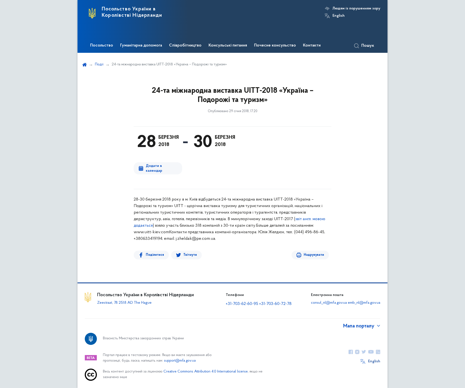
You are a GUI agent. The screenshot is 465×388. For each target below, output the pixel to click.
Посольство (101, 45)
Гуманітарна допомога (141, 45)
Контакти (312, 45)
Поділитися (155, 255)
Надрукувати (314, 255)
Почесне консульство (275, 45)
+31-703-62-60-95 (242, 304)
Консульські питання (228, 45)
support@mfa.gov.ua (180, 361)
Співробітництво (185, 45)
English (339, 16)
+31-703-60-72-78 (275, 304)
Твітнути (190, 255)
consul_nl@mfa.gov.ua (329, 303)
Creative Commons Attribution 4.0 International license (205, 371)
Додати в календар (154, 168)
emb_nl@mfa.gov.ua (364, 303)
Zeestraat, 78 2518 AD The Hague (124, 303)
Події (99, 64)
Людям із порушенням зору (356, 8)
